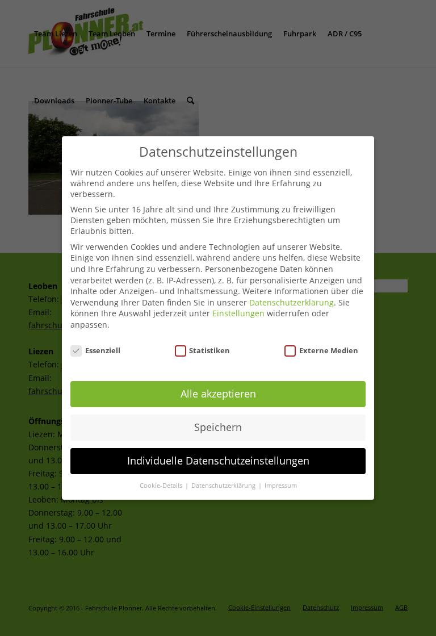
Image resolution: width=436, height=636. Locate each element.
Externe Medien (328, 350)
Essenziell (102, 350)
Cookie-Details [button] (162, 485)
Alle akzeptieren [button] (218, 393)
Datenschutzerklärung (291, 302)
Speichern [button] (218, 427)
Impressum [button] (281, 485)
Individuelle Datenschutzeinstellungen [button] (218, 460)
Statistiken (209, 350)
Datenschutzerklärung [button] (224, 485)
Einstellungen (238, 313)
